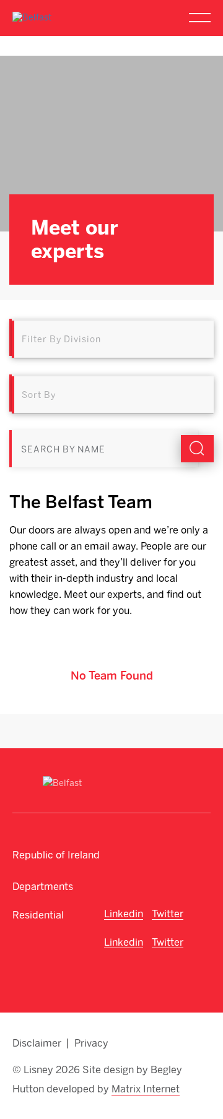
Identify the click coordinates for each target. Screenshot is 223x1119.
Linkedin (123, 914)
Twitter (167, 914)
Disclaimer (36, 1043)
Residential (38, 915)
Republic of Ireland (56, 855)
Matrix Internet (146, 1089)
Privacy (91, 1043)
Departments (42, 886)
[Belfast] (31, 17)
